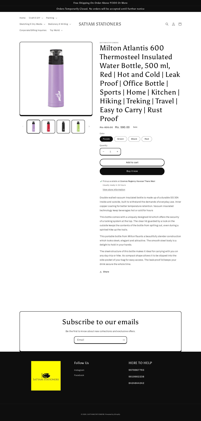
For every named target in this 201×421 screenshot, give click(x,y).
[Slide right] (89, 126)
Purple (106, 139)
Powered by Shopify (112, 414)
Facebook (79, 375)
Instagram (79, 370)
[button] (35, 18)
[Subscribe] (123, 340)
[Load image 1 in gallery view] (33, 126)
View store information (114, 189)
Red (147, 139)
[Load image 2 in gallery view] (48, 126)
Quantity (103, 145)
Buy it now (132, 171)
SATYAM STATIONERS (96, 414)
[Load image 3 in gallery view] (63, 126)
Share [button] (106, 272)
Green (120, 139)
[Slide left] (23, 126)
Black (134, 139)
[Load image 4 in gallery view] (78, 126)
